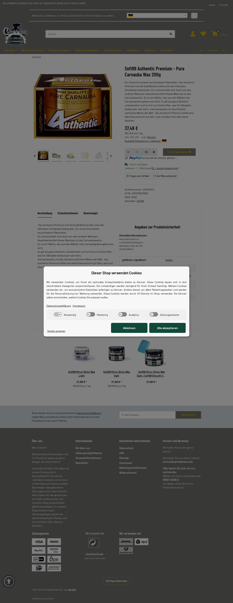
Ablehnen (129, 328)
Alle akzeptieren (167, 328)
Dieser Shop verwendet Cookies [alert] (116, 273)
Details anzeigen (56, 331)
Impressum (79, 305)
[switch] (58, 314)
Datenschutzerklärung (58, 305)
